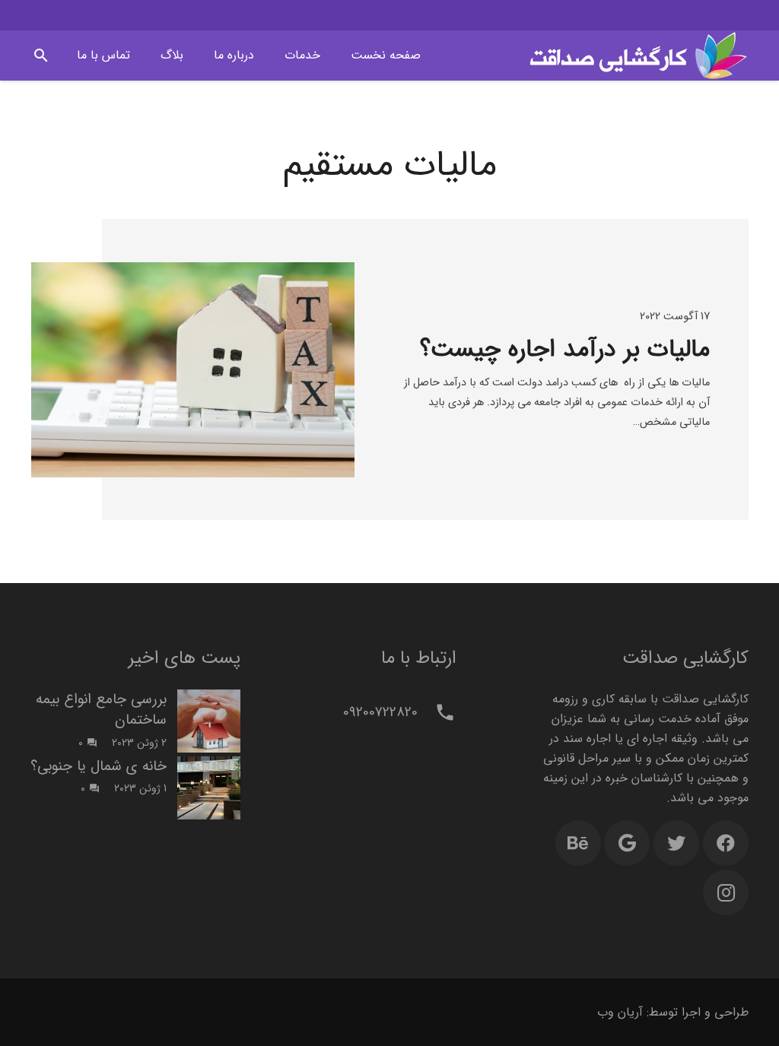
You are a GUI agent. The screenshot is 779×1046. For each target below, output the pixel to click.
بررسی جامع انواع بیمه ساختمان (101, 709)
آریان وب (620, 1012)
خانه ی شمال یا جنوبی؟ (98, 766)
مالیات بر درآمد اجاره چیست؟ (565, 350)
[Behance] (578, 843)
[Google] (627, 843)
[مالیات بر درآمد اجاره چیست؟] (193, 369)
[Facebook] (726, 843)
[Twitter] (676, 843)
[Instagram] (726, 892)
